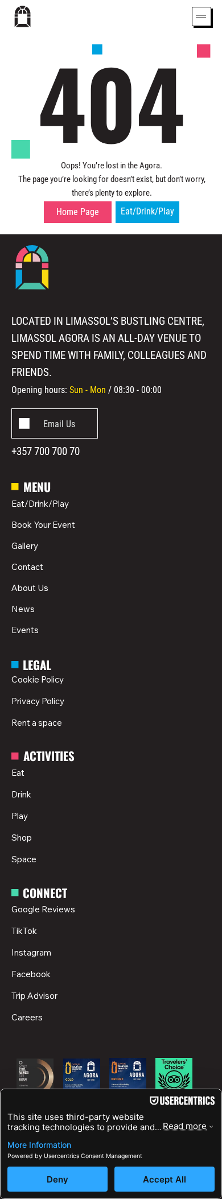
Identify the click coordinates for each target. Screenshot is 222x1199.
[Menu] (201, 16)
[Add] (54, 423)
